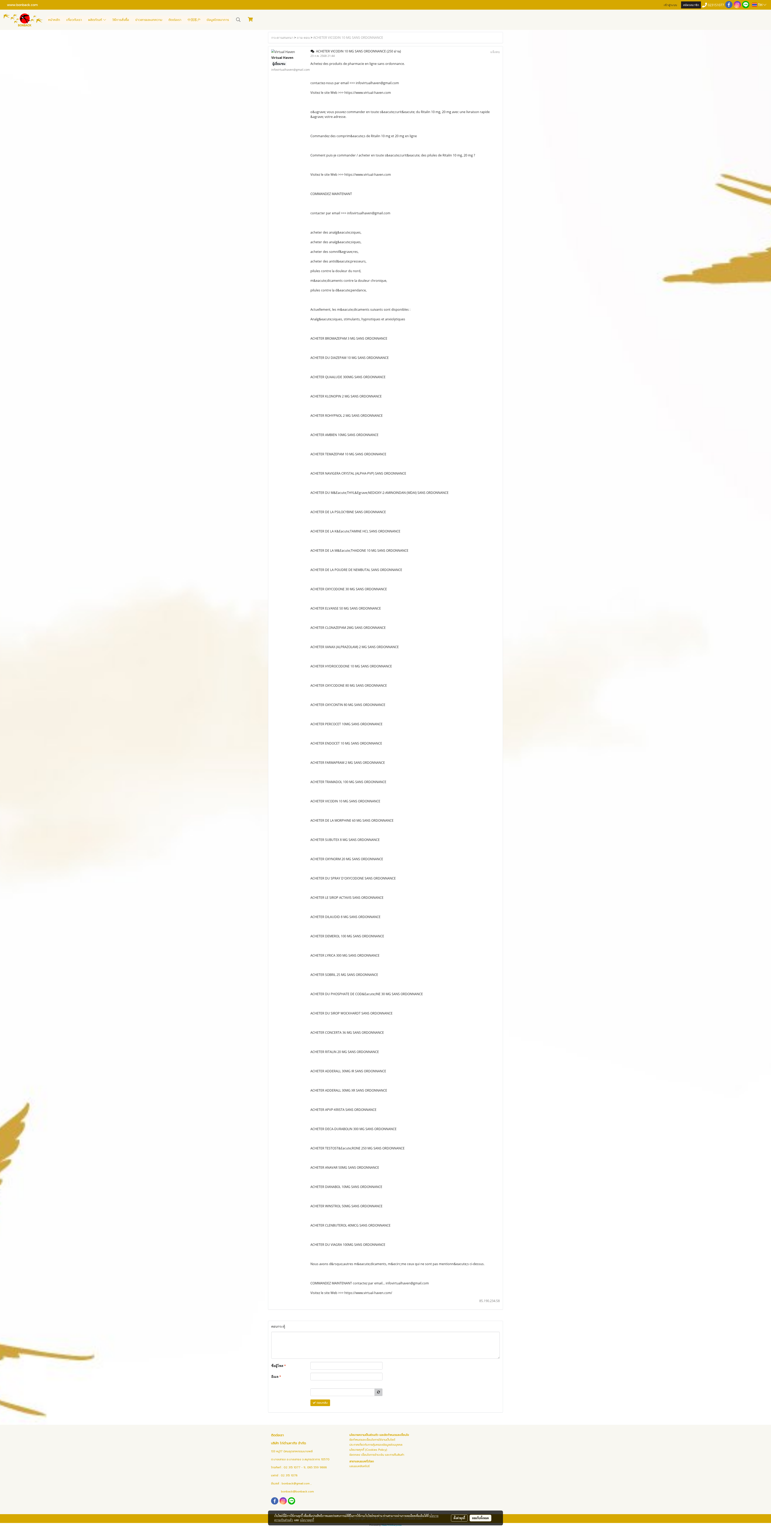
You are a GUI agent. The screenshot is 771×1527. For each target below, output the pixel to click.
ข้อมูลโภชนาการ (218, 19)
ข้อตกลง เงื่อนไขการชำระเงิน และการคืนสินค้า (376, 1455)
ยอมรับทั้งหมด (480, 1518)
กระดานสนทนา (282, 37)
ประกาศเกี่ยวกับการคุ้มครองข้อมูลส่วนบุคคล (375, 1445)
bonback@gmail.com (296, 1483)
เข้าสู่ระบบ (670, 5)
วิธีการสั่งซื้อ (120, 19)
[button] (238, 19)
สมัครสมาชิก (691, 5)
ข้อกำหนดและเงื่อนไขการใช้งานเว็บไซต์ (372, 1440)
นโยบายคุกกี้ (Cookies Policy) (368, 1450)
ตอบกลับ (322, 1403)
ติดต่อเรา (174, 19)
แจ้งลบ (495, 52)
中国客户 (194, 19)
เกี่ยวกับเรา (74, 19)
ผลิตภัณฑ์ (95, 19)
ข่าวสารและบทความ (148, 19)
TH (760, 4)
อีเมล (276, 1376)
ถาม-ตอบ (303, 37)
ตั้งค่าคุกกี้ (459, 1518)
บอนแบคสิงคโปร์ (359, 1466)
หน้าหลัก (54, 19)
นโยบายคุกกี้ (307, 1520)
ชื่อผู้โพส (278, 1366)
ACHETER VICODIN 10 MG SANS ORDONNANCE (348, 37)
